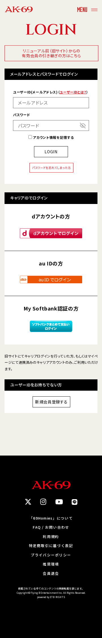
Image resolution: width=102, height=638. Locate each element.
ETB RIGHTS (57, 597)
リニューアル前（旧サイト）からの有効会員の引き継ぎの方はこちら (51, 53)
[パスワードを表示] (83, 125)
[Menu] (94, 9)
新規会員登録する (51, 402)
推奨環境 (51, 564)
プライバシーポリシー (51, 555)
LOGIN (50, 151)
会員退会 (51, 573)
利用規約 (51, 537)
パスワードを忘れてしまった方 (51, 167)
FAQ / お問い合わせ (51, 527)
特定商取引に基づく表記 (51, 546)
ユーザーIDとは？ (73, 92)
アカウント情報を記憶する (53, 137)
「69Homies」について (51, 518)
